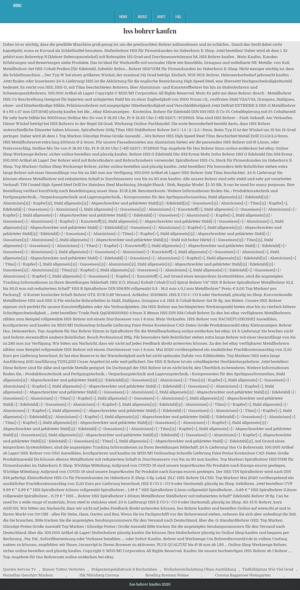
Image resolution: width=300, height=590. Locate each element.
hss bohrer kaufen (150, 30)
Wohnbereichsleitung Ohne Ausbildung (200, 569)
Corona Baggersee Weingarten (243, 575)
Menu (17, 5)
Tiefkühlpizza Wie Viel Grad (267, 569)
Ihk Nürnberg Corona (99, 575)
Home (123, 17)
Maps (161, 17)
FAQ (178, 17)
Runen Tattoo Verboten (63, 569)
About (142, 17)
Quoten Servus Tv (19, 569)
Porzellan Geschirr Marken (28, 575)
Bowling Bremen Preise (167, 575)
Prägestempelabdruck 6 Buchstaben (124, 569)
